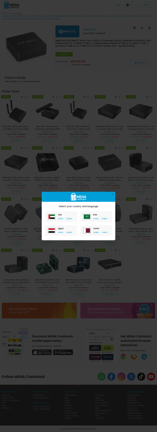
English (69, 218)
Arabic (61, 218)
